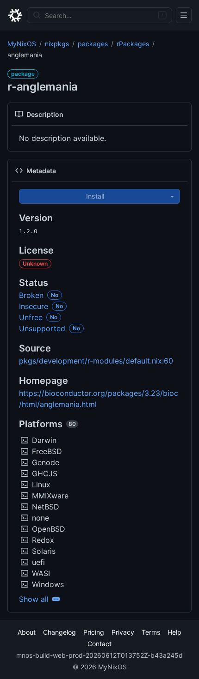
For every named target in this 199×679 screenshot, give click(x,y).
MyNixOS (21, 44)
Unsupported (42, 328)
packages (93, 44)
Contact (99, 644)
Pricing (93, 632)
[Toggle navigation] (184, 15)
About (27, 632)
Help (174, 632)
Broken (31, 295)
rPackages (133, 44)
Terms (151, 632)
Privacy (123, 632)
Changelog (59, 632)
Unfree (31, 317)
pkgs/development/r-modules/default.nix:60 (96, 360)
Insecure (33, 306)
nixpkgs (57, 44)
